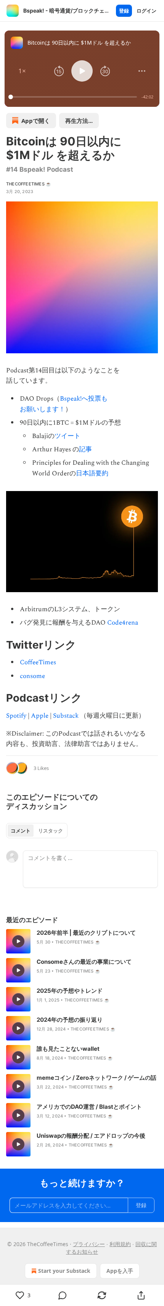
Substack (66, 716)
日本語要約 (92, 473)
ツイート (67, 436)
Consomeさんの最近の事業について (84, 961)
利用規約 (120, 1244)
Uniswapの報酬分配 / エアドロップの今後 (91, 1135)
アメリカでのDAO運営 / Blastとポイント (89, 1106)
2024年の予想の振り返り (70, 1019)
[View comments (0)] (62, 1295)
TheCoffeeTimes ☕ (28, 184)
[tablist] (37, 830)
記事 (85, 449)
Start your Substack (64, 1270)
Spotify (16, 716)
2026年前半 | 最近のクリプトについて (86, 932)
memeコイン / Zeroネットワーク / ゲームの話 (96, 1077)
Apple (39, 716)
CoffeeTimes (38, 662)
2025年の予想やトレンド (70, 990)
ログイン (146, 10)
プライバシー (89, 1244)
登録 (124, 10)
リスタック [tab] (50, 830)
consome (32, 676)
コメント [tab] (21, 830)
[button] (22, 71)
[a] (18, 941)
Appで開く (35, 120)
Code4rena (122, 623)
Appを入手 (119, 1270)
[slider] (74, 97)
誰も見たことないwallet (68, 1048)
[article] (82, 941)
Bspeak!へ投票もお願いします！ (64, 404)
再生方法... (79, 120)
